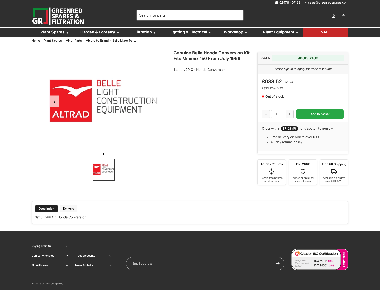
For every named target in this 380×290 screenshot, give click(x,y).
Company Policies (43, 255)
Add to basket (320, 114)
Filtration (143, 32)
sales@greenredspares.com (328, 2)
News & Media (84, 265)
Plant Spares (52, 32)
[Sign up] (277, 263)
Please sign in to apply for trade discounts (303, 69)
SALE (326, 32)
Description (46, 208)
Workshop (233, 32)
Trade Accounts (85, 255)
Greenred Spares (52, 283)
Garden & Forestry (97, 32)
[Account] (334, 16)
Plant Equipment (278, 32)
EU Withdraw (40, 265)
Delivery (68, 208)
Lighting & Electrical (188, 32)
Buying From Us (41, 246)
